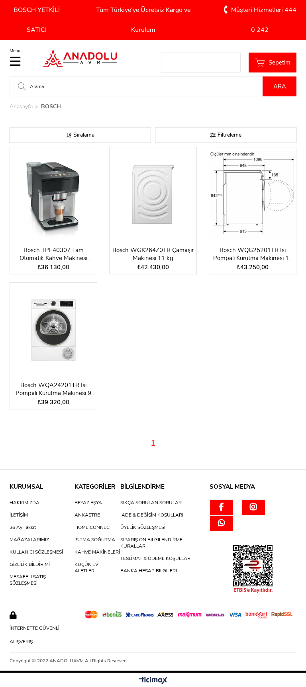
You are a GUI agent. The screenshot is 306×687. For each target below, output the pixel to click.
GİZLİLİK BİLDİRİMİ (30, 564)
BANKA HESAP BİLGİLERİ (148, 571)
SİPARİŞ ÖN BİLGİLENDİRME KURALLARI (151, 542)
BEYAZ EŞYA (88, 502)
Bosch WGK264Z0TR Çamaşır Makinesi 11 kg (153, 254)
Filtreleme (229, 135)
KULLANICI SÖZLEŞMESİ (36, 552)
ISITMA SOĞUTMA (95, 539)
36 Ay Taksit (23, 527)
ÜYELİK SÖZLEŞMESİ (142, 527)
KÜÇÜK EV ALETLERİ (86, 567)
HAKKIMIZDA (24, 502)
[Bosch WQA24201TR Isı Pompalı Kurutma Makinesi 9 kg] (53, 330)
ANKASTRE (87, 515)
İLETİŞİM (19, 515)
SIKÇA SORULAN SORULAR (151, 502)
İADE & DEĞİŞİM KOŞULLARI (151, 515)
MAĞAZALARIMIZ (29, 539)
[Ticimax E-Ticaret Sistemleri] (153, 681)
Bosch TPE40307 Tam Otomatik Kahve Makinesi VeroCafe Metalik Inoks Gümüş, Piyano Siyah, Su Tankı (53, 254)
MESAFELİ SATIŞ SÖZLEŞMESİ (28, 579)
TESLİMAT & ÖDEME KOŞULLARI (156, 558)
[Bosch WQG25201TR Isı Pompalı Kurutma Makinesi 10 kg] (252, 194)
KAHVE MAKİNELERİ (97, 552)
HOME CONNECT (93, 527)
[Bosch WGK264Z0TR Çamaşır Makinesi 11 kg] (153, 194)
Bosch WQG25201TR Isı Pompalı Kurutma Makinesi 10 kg (252, 254)
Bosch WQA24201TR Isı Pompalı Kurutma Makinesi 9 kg (53, 389)
